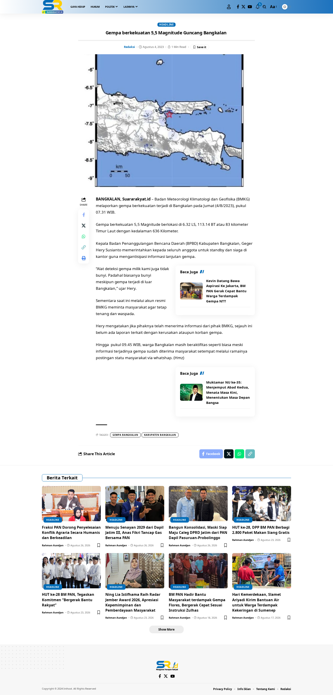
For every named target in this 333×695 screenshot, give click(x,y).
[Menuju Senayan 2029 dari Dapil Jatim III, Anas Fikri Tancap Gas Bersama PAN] (134, 503)
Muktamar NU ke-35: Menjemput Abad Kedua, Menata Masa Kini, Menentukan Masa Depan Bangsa (228, 392)
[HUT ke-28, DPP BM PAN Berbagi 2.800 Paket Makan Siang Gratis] (261, 503)
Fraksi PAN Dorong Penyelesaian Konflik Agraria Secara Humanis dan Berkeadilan (71, 532)
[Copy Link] (83, 247)
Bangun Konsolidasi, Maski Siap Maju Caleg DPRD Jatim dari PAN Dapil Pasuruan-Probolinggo (198, 532)
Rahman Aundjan (52, 545)
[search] (264, 7)
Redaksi (129, 47)
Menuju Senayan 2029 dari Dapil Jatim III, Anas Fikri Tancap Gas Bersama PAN (134, 532)
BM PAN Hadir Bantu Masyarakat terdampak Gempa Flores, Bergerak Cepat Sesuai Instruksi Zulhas (197, 602)
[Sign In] (229, 7)
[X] (243, 7)
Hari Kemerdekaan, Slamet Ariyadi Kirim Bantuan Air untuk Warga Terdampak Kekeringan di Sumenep (256, 602)
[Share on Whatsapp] (83, 236)
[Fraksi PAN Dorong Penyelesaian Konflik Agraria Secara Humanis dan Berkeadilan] (71, 503)
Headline (166, 24)
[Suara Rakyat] (52, 7)
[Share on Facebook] (83, 215)
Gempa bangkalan (125, 434)
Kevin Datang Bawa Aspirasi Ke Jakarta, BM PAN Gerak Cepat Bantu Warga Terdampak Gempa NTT (226, 290)
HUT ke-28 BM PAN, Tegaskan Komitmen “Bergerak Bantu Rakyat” (68, 599)
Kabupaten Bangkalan (160, 434)
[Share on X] (83, 225)
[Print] (83, 258)
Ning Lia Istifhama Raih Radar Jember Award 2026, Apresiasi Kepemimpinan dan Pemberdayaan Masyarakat (132, 602)
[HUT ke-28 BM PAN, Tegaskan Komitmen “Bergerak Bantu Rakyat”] (71, 570)
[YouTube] (249, 7)
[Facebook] (238, 7)
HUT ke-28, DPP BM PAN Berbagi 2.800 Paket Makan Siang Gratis (261, 530)
